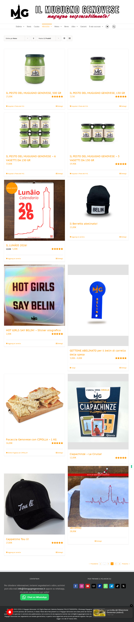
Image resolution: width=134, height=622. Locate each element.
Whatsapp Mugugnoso (85, 609)
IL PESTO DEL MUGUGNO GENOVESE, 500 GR (33, 93)
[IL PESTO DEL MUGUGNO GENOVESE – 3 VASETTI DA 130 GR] (98, 132)
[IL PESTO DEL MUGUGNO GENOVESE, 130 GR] (98, 68)
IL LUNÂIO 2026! (16, 245)
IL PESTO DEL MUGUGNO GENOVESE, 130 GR (97, 93)
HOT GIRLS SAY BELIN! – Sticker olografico (33, 330)
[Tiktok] (117, 586)
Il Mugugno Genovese (29, 609)
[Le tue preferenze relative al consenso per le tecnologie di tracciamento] (131, 466)
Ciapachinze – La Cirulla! (86, 454)
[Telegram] (111, 586)
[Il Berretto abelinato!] (98, 199)
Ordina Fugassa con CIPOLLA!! (18, 453)
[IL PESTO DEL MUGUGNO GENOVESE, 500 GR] (34, 68)
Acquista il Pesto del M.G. (16, 106)
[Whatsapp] (106, 586)
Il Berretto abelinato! (83, 223)
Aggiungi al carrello (14, 258)
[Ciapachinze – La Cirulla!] (98, 411)
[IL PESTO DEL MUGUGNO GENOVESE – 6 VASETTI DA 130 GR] (34, 132)
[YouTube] (87, 586)
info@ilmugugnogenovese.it (31, 588)
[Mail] (93, 586)
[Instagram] (81, 586)
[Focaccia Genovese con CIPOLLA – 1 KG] (34, 404)
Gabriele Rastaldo (57, 609)
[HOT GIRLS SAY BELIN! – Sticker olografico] (34, 295)
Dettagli (60, 106)
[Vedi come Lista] (69, 38)
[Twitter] (123, 586)
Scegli (74, 368)
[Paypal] (99, 586)
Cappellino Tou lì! (17, 539)
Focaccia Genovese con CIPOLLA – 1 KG (31, 439)
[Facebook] (75, 586)
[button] (114, 26)
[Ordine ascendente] (33, 38)
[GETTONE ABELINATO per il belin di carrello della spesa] (98, 305)
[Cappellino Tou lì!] (34, 504)
